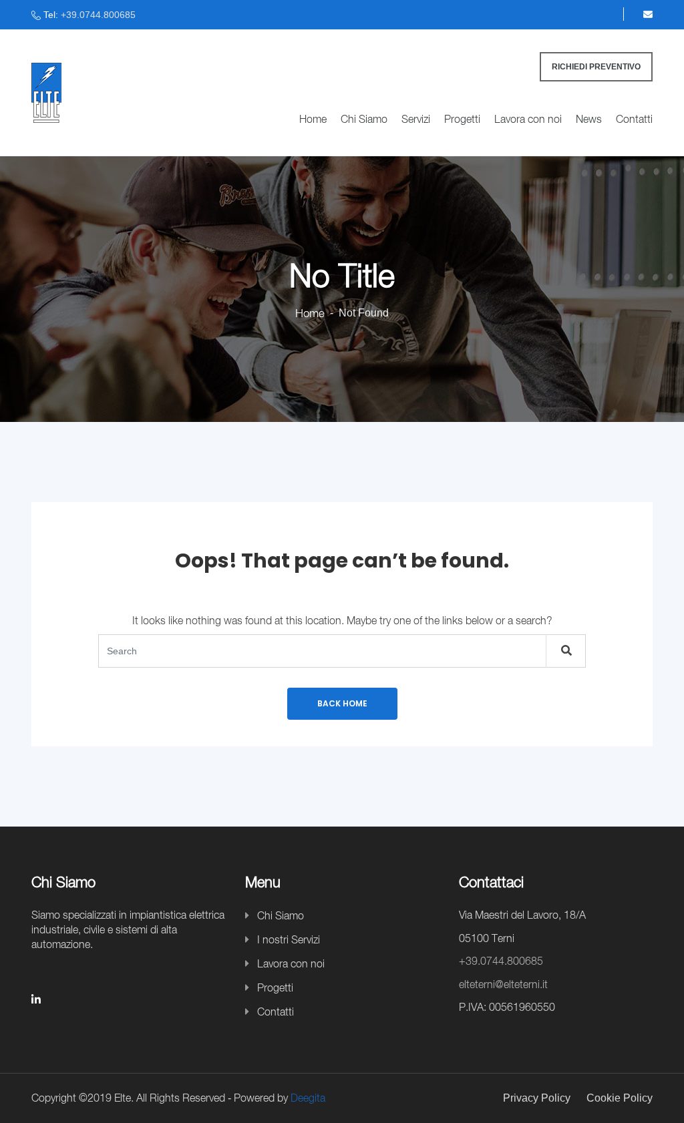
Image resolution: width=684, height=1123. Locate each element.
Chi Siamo (364, 119)
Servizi (415, 119)
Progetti (462, 119)
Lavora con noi (528, 119)
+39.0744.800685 (98, 14)
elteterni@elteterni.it (503, 984)
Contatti (634, 119)
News (589, 119)
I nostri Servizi (288, 939)
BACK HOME (342, 703)
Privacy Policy (536, 1098)
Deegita (308, 1098)
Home (313, 119)
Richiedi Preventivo (596, 66)
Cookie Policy (619, 1098)
